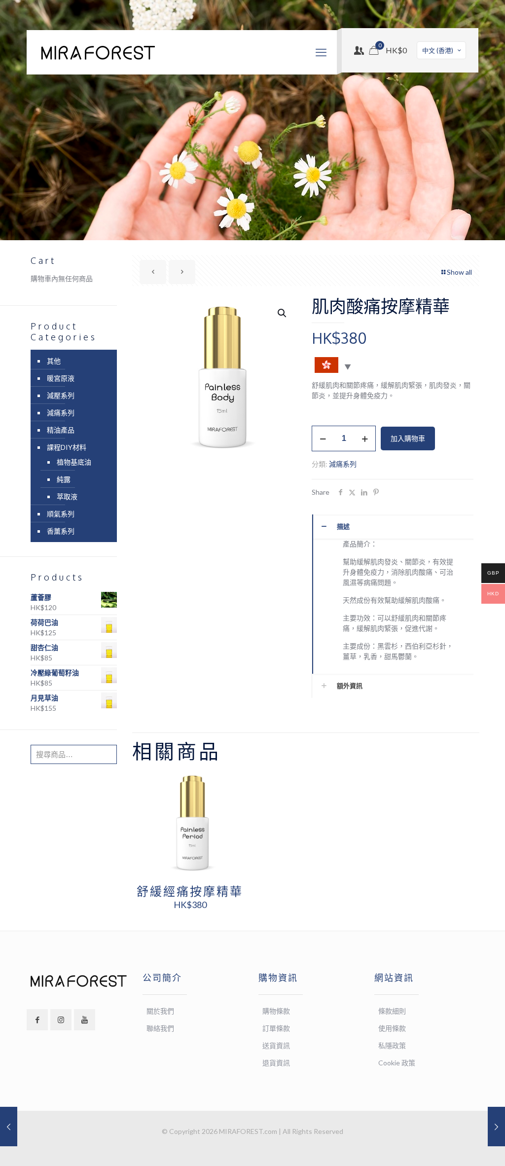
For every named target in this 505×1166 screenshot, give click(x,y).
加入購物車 (408, 438)
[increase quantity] (364, 438)
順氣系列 (60, 514)
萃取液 (67, 496)
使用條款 (392, 1028)
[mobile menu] (321, 52)
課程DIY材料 (66, 447)
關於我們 (160, 1011)
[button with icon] (37, 1019)
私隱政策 (392, 1045)
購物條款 (276, 1011)
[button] (282, 313)
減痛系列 (343, 464)
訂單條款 (276, 1028)
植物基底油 (74, 462)
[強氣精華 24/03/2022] (496, 1126)
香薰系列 (60, 531)
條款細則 (392, 1011)
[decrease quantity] (322, 438)
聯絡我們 (160, 1028)
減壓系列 (60, 395)
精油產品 (60, 430)
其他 (54, 361)
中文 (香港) (437, 50)
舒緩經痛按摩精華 (190, 891)
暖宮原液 (60, 378)
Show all (459, 272)
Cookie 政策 (396, 1062)
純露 (64, 479)
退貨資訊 (276, 1062)
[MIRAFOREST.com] (98, 52)
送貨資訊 (276, 1045)
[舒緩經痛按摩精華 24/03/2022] (8, 1126)
